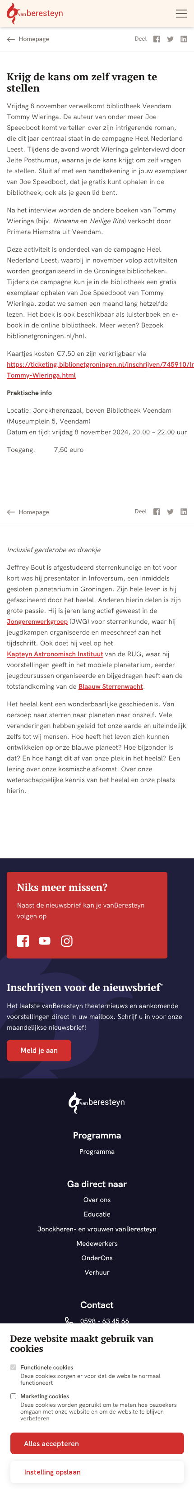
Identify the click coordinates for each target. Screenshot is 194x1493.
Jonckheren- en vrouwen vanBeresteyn (97, 1229)
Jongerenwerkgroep (37, 621)
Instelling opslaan (52, 1471)
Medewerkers (97, 1243)
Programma (97, 1151)
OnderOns (97, 1258)
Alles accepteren (51, 1443)
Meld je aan (39, 1050)
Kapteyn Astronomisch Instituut (55, 654)
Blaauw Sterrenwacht (111, 686)
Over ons (97, 1199)
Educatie (96, 1214)
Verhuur (97, 1272)
